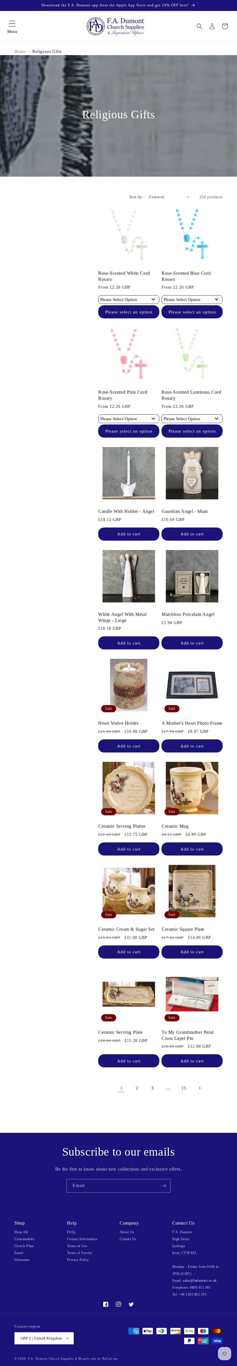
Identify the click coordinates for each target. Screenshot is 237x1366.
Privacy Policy (78, 1260)
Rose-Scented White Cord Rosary (124, 276)
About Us (127, 1232)
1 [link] (121, 1087)
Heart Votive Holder (118, 723)
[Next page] (199, 1088)
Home (20, 51)
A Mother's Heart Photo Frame (192, 723)
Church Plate (24, 1246)
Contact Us (128, 1239)
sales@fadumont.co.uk (200, 1281)
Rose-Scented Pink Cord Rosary (122, 395)
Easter (19, 1253)
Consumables (24, 1239)
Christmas (21, 1260)
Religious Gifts (47, 51)
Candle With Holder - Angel (126, 511)
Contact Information (82, 1239)
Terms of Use (77, 1246)
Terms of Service (79, 1253)
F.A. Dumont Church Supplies (51, 1358)
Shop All (21, 1232)
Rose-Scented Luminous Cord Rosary (191, 395)
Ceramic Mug (175, 826)
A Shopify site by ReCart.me (96, 1358)
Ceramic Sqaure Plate (183, 929)
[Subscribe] (164, 1186)
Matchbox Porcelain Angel (188, 614)
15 (184, 1088)
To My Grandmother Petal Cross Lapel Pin (188, 1035)
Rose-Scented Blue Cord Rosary (186, 276)
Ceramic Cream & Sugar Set (126, 929)
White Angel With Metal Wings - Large (122, 617)
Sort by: (136, 197)
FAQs (71, 1232)
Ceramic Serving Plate (120, 1032)
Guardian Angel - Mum (185, 511)
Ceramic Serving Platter (122, 826)
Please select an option (129, 312)
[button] (12, 26)
